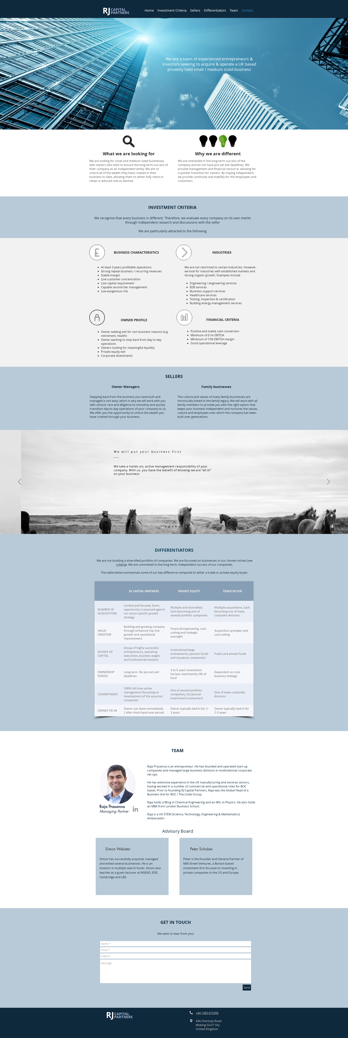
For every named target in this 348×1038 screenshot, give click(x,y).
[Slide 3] (172, 526)
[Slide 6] (182, 526)
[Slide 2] (169, 526)
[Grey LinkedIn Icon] (135, 809)
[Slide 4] (176, 526)
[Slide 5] (179, 526)
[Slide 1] (165, 526)
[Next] (328, 482)
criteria (121, 565)
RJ (108, 10)
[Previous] (19, 482)
